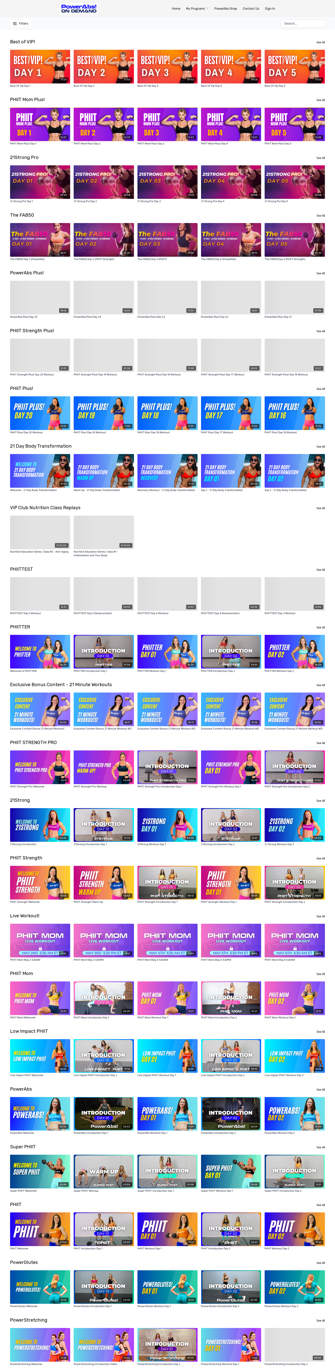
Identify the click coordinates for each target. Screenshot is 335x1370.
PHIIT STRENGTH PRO (33, 742)
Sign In (270, 8)
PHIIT (16, 1204)
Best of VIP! (22, 42)
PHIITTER (20, 627)
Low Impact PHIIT (29, 1031)
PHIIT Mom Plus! (27, 99)
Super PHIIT (23, 1146)
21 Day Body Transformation (41, 446)
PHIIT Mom (21, 973)
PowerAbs (21, 1089)
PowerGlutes (24, 1262)
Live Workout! (24, 915)
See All (321, 42)
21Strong (20, 800)
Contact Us (251, 8)
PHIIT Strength (26, 858)
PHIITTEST (21, 569)
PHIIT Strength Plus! (32, 330)
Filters (23, 23)
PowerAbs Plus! (27, 273)
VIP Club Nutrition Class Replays (45, 507)
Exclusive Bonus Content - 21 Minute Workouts (61, 684)
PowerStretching (28, 1320)
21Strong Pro (24, 157)
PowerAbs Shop (225, 8)
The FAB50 (22, 215)
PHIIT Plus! (21, 388)
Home (176, 8)
